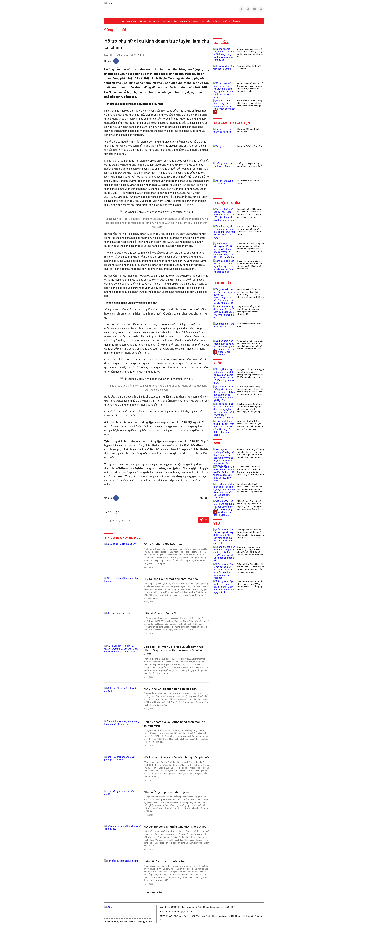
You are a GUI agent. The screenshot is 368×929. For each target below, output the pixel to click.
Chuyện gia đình (169, 21)
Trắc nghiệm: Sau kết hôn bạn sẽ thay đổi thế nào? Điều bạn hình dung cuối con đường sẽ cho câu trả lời (250, 533)
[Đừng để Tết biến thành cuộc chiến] (224, 130)
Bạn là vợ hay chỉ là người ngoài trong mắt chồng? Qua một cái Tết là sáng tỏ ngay (249, 230)
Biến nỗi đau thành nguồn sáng (165, 861)
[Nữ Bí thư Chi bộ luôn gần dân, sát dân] (122, 689)
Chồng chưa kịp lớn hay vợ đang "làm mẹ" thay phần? (249, 164)
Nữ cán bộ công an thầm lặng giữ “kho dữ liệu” (176, 826)
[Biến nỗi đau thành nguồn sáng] (121, 860)
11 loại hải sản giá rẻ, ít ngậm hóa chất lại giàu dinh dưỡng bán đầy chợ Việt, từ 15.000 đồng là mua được (250, 373)
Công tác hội (115, 29)
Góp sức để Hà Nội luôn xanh (163, 544)
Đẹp (202, 21)
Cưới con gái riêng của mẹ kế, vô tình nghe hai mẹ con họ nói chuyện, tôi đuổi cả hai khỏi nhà (249, 264)
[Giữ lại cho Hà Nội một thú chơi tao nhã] (122, 579)
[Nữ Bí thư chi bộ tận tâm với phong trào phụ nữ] (122, 758)
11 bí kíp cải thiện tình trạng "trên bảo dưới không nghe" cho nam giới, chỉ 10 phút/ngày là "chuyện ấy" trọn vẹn (250, 409)
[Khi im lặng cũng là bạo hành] (224, 182)
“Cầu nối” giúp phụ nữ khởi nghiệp (167, 792)
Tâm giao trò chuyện (149, 21)
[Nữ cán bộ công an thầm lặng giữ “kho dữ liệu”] (122, 827)
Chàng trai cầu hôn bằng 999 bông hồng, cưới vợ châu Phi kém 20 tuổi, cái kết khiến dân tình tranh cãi (250, 551)
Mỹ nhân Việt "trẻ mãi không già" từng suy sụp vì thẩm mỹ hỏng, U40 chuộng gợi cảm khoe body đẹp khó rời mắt (250, 506)
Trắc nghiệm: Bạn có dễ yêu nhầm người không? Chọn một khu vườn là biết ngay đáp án (250, 585)
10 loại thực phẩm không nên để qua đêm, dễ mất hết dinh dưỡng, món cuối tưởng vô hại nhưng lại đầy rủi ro (250, 390)
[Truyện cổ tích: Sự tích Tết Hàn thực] (224, 67)
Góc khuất (185, 21)
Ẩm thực (237, 21)
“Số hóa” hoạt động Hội (160, 613)
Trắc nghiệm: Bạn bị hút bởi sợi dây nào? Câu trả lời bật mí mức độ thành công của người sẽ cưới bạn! (250, 568)
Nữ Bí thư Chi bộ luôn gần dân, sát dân (170, 688)
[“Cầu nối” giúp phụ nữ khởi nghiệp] (122, 792)
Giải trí (216, 21)
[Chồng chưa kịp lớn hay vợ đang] (224, 164)
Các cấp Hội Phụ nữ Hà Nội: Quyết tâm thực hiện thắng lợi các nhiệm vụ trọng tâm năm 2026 (174, 650)
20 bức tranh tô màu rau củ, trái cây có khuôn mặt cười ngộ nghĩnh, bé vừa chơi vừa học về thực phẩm (250, 87)
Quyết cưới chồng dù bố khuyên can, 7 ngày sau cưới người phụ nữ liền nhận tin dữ (248, 310)
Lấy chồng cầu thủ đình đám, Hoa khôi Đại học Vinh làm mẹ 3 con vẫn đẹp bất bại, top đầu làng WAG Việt (249, 488)
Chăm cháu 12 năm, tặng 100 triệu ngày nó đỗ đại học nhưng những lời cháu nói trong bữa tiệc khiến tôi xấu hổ (250, 248)
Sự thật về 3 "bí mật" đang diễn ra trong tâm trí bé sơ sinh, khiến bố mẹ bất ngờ (249, 103)
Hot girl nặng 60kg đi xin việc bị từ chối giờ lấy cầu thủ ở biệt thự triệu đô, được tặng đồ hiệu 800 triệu (250, 470)
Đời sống (131, 21)
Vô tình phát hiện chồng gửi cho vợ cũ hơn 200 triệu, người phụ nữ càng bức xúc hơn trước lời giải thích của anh (250, 346)
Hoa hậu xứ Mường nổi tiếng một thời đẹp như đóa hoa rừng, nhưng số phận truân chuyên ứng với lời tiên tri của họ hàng (250, 454)
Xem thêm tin (158, 892)
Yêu (208, 21)
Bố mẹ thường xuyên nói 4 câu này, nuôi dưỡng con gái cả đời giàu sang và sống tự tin (250, 53)
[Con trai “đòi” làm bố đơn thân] (224, 325)
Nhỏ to (226, 21)
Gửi (205, 519)
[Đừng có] (218, 146)
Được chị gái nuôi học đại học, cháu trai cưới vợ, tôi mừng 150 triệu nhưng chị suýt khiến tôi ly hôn (249, 213)
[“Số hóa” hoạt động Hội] (117, 613)
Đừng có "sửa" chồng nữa (249, 146)
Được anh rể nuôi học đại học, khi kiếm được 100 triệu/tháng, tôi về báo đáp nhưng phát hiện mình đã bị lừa (249, 294)
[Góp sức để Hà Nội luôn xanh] (120, 543)
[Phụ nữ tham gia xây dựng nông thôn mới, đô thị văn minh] (122, 722)
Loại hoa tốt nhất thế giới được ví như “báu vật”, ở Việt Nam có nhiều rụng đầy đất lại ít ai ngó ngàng (250, 425)
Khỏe (195, 21)
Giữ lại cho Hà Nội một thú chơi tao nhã (171, 579)
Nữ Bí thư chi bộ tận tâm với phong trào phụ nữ (176, 757)
